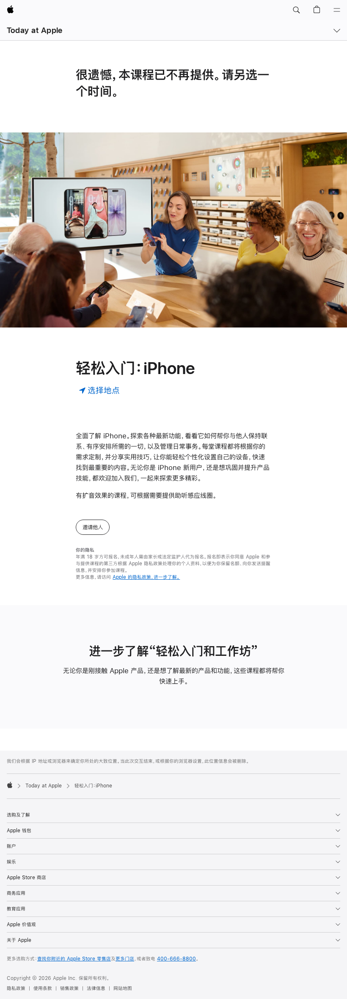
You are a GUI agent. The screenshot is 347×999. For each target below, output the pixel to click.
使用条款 (42, 988)
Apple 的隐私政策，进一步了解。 (146, 577)
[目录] (337, 10)
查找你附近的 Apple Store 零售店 (74, 958)
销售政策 (69, 988)
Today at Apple (34, 30)
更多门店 (125, 958)
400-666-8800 (176, 958)
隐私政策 (16, 988)
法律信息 (96, 988)
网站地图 (122, 988)
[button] (296, 10)
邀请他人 (93, 527)
